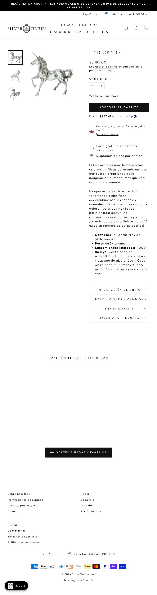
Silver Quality (119, 308)
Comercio (86, 25)
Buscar (13, 525)
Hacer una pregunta (119, 317)
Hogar (67, 25)
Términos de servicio (23, 536)
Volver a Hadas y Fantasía (81, 452)
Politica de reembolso (23, 542)
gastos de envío (106, 66)
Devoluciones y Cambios (119, 299)
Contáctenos (17, 530)
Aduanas (14, 511)
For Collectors (91, 32)
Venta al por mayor (22, 505)
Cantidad (98, 78)
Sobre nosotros (19, 493)
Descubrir (60, 32)
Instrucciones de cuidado (25, 499)
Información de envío (119, 289)
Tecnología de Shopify (78, 580)
